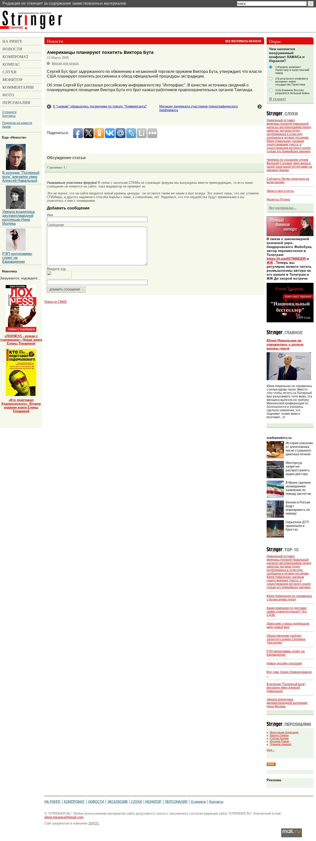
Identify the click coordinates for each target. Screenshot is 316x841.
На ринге (52, 801)
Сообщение (55, 225)
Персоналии (176, 801)
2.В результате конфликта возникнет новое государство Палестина (291, 81)
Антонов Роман (279, 741)
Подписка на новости (17, 122)
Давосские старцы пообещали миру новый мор (288, 625)
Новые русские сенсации (284, 663)
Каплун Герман (279, 735)
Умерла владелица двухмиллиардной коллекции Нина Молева (287, 703)
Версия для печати (65, 63)
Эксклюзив (117, 801)
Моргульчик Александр (284, 732)
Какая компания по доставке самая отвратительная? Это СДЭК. (287, 611)
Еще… (271, 749)
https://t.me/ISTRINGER (286, 259)
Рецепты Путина (278, 199)
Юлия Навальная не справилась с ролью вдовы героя (285, 344)
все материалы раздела (243, 40)
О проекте (9, 112)
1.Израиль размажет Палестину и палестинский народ (292, 69)
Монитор (153, 801)
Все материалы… (282, 208)
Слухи (136, 801)
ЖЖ (270, 263)
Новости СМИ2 (55, 302)
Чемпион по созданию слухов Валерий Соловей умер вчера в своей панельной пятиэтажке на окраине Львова (289, 165)
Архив (6, 126)
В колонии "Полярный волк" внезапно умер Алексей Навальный (286, 687)
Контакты (9, 115)
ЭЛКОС (93, 823)
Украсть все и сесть (280, 191)
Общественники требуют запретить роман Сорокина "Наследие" (286, 639)
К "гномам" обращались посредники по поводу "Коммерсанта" (100, 106)
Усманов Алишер (280, 744)
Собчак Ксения (279, 738)
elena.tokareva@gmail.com (63, 817)
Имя (50, 215)
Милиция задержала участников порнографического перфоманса (198, 108)
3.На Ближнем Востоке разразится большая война (292, 92)
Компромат (74, 801)
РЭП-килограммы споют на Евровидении (17, 258)
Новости (96, 801)
